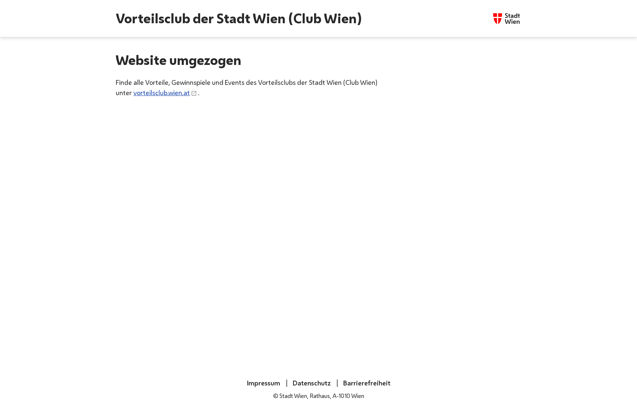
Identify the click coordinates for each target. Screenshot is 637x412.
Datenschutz (311, 382)
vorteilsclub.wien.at (161, 92)
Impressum (263, 382)
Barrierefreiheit (366, 382)
